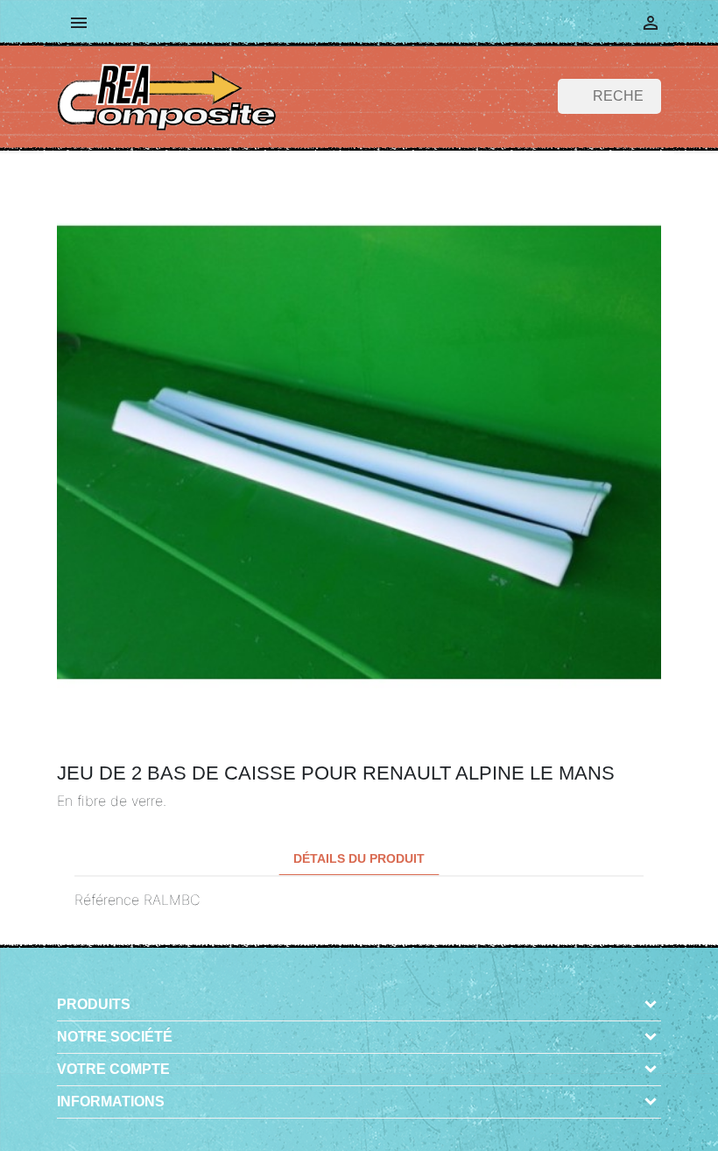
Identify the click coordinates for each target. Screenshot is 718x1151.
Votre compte (113, 1069)
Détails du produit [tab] (359, 858)
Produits (93, 1004)
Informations (111, 1101)
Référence (106, 899)
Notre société (114, 1036)
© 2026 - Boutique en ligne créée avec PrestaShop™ (364, 1127)
